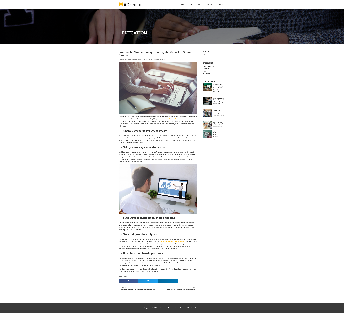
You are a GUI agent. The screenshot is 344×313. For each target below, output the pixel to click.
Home (204, 71)
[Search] (223, 54)
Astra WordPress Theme (191, 308)
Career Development (209, 66)
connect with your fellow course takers (173, 241)
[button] (128, 281)
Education (134, 33)
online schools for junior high (176, 119)
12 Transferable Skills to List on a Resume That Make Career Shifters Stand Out (218, 88)
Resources (206, 73)
